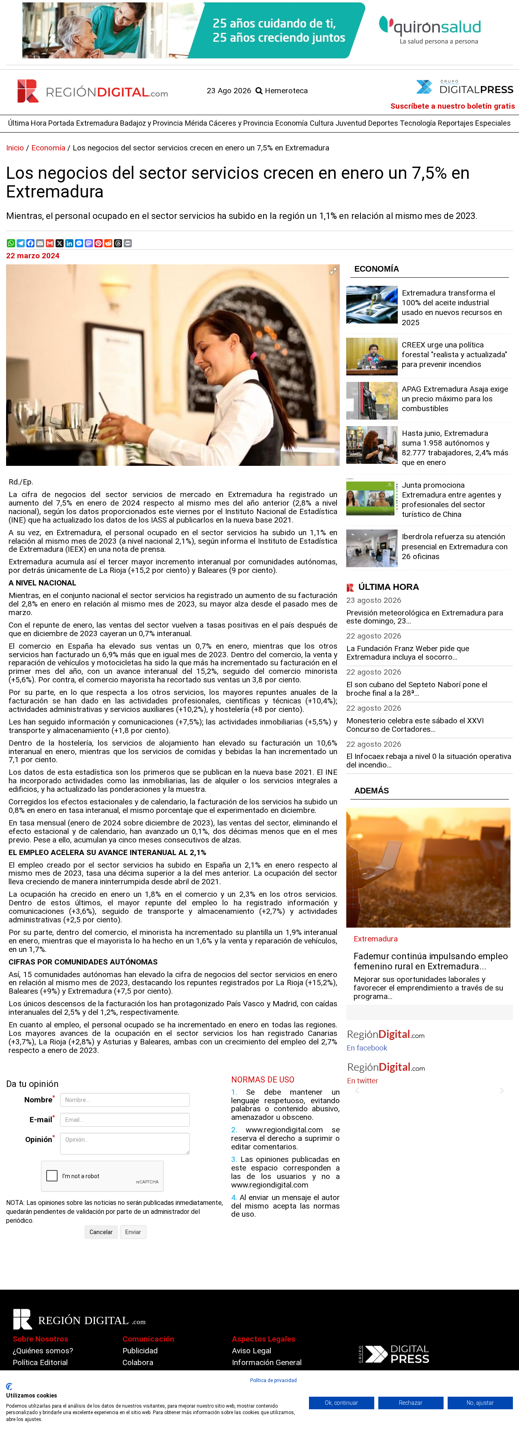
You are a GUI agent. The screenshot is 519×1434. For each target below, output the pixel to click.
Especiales (493, 123)
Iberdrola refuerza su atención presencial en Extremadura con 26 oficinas (455, 546)
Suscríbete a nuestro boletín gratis (452, 106)
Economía (291, 123)
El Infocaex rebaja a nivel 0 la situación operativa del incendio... (428, 761)
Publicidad (140, 1350)
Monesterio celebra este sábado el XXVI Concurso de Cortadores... (415, 725)
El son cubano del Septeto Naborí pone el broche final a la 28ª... (416, 689)
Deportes (383, 123)
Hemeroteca (285, 90)
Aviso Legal (251, 1350)
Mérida (196, 123)
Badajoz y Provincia (151, 123)
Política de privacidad (273, 1380)
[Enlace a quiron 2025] (259, 30)
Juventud (350, 123)
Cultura (322, 123)
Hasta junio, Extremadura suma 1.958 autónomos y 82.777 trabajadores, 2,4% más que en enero (455, 448)
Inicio (15, 147)
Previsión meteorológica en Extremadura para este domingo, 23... (424, 617)
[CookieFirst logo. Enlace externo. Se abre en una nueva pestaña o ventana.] (9, 1386)
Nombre (39, 1099)
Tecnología (418, 123)
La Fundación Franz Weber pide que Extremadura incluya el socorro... (407, 653)
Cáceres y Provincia (241, 123)
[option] (259, 30)
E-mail (42, 1119)
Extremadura (97, 123)
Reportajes (456, 123)
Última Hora (27, 123)
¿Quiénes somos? (43, 1350)
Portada (61, 123)
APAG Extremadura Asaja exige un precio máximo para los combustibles (455, 398)
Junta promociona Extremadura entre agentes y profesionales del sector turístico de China (451, 499)
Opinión (40, 1139)
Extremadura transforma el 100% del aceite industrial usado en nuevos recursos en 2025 (452, 307)
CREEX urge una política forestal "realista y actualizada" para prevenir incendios (454, 354)
